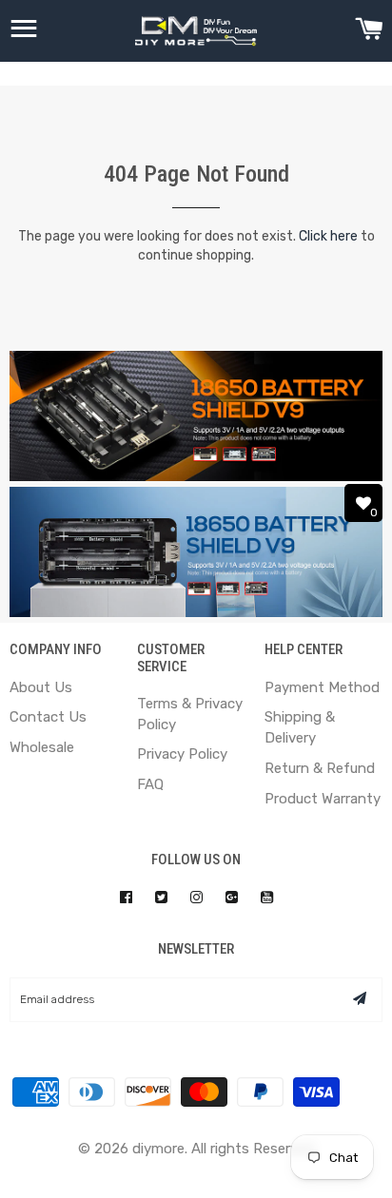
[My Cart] (368, 31)
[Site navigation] (24, 31)
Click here (328, 236)
